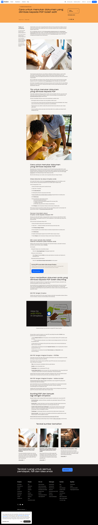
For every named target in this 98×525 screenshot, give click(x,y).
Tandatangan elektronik (42, 494)
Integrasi (18, 487)
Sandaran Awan (41, 491)
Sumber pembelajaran (53, 496)
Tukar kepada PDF (41, 496)
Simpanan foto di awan (42, 487)
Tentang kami (72, 484)
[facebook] (70, 19)
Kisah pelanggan (62, 487)
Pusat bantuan (51, 484)
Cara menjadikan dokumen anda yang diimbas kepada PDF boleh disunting (22, 40)
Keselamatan (19, 493)
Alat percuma (19, 498)
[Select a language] (65, 2)
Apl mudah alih (20, 486)
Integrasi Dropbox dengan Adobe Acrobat (38, 380)
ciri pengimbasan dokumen (50, 181)
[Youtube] (22, 504)
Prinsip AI (50, 493)
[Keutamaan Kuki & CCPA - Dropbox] (16, 518)
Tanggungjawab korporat (74, 489)
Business (29, 487)
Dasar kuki (51, 489)
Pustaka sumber (62, 489)
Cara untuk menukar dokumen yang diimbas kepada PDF (22, 35)
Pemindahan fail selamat (42, 489)
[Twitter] (18, 504)
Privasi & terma (51, 487)
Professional (30, 486)
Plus (28, 484)
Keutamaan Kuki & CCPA (53, 491)
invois (65, 79)
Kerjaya (71, 486)
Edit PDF (39, 493)
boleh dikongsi (49, 80)
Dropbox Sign (30, 494)
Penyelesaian (19, 491)
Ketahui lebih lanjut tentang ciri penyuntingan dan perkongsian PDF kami (44, 416)
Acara (61, 486)
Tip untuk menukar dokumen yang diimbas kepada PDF (22, 31)
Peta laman (51, 494)
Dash (29, 491)
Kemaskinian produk (31, 500)
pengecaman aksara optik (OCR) (46, 209)
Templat (18, 496)
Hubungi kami (51, 486)
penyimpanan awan (54, 33)
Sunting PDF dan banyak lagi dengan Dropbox (21, 44)
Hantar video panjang (42, 486)
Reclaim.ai (29, 496)
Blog (60, 484)
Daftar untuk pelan (57, 418)
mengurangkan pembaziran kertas (51, 31)
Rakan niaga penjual (63, 496)
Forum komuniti (62, 493)
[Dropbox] (5, 2)
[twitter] (68, 19)
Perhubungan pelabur (74, 487)
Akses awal (19, 494)
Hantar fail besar (41, 484)
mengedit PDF (40, 286)
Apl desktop (19, 484)
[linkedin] (71, 19)
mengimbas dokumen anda (35, 96)
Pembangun (62, 491)
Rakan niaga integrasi (63, 498)
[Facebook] (20, 504)
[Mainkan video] (49, 313)
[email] (73, 19)
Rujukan (61, 494)
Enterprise (29, 489)
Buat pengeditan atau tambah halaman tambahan (42, 194)
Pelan (29, 498)
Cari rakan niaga (62, 500)
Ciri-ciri (18, 489)
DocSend (29, 493)
